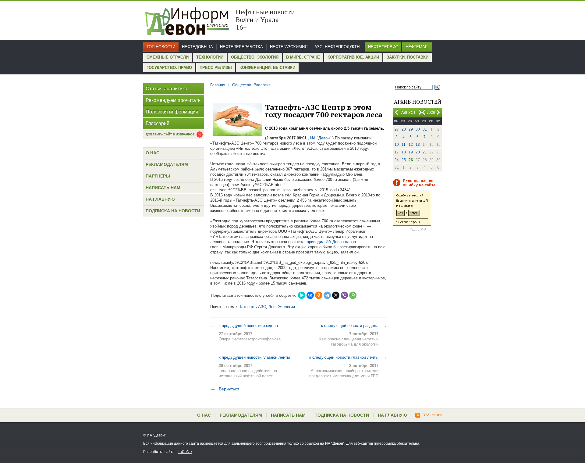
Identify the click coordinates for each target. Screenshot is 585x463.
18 (404, 152)
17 (397, 152)
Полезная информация (172, 111)
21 (425, 152)
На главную (160, 199)
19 (411, 152)
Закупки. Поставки (407, 57)
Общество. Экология (254, 57)
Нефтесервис (383, 47)
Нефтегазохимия (288, 47)
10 (397, 144)
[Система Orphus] (412, 224)
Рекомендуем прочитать (173, 100)
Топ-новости (161, 47)
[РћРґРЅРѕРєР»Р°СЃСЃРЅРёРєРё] (318, 295)
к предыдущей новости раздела (244, 325)
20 (418, 152)
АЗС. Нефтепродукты (337, 47)
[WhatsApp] (352, 295)
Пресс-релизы (216, 67)
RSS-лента (432, 415)
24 (397, 160)
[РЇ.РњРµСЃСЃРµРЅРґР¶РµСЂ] (301, 295)
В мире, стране (303, 57)
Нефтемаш (417, 47)
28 (404, 129)
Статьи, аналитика (166, 88)
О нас (152, 152)
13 (418, 144)
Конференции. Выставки (267, 67)
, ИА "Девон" (319, 138)
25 (404, 160)
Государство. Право (169, 67)
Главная (217, 85)
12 (411, 144)
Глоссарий (157, 123)
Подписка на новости (173, 210)
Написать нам (163, 187)
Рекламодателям (167, 164)
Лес (271, 306)
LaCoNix (185, 452)
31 (425, 129)
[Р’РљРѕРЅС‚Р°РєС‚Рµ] (310, 295)
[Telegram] (327, 295)
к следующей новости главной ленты (348, 357)
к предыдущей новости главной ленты (250, 357)
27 (397, 129)
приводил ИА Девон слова (331, 241)
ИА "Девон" (334, 443)
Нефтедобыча (197, 47)
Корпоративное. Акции (353, 57)
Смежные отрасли (168, 57)
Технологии (209, 57)
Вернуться (224, 389)
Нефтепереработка (241, 47)
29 (411, 129)
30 (418, 129)
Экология (286, 306)
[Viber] (344, 295)
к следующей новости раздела (354, 325)
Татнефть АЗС (252, 306)
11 (404, 144)
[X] (335, 295)
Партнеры (158, 176)
